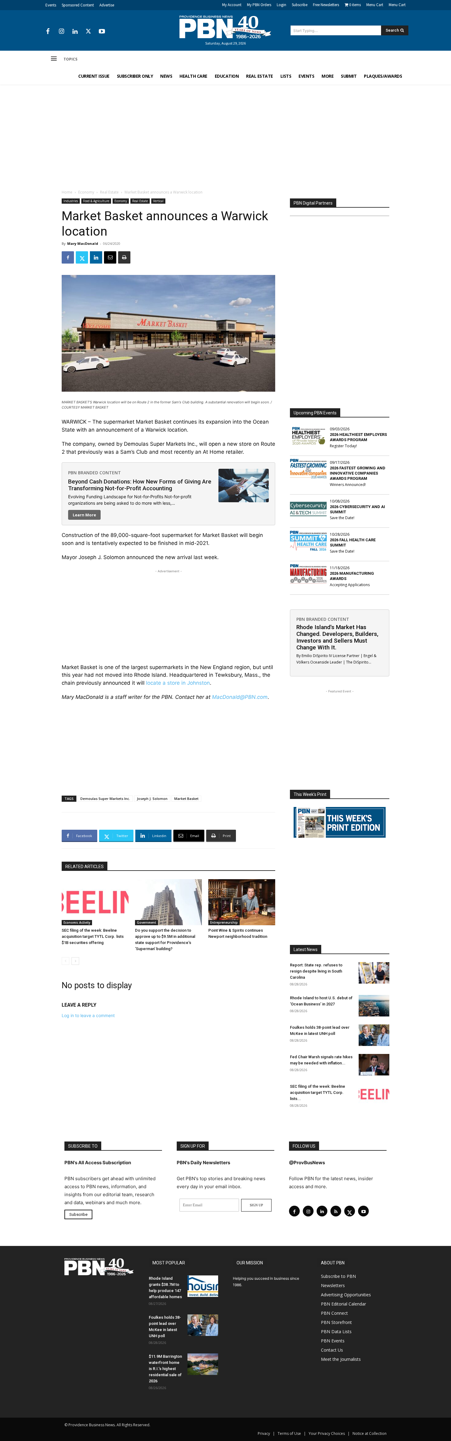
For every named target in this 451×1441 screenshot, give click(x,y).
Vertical (158, 201)
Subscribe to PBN (338, 1276)
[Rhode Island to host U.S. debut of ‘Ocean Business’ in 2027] (374, 1005)
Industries (71, 201)
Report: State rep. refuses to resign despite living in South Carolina (316, 971)
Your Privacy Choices (327, 1433)
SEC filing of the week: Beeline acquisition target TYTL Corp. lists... (317, 1092)
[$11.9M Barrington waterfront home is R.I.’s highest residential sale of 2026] (202, 1364)
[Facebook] (48, 31)
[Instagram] (61, 31)
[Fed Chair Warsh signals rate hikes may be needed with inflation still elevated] (374, 1064)
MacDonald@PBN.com (240, 697)
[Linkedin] (75, 31)
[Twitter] (88, 31)
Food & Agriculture (96, 201)
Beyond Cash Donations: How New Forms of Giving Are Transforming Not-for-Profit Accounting (139, 485)
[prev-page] (65, 961)
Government (146, 922)
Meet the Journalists (341, 1359)
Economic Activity (77, 922)
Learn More (84, 515)
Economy (86, 192)
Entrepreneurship (224, 922)
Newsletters (333, 1285)
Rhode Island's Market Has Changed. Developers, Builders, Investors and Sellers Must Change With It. (337, 637)
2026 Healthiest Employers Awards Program (358, 437)
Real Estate (109, 192)
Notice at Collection (370, 1433)
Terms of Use (289, 1433)
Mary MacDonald (82, 243)
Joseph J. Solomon (152, 798)
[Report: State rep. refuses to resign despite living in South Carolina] (374, 973)
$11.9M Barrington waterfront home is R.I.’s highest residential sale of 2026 (165, 1368)
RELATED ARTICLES (84, 866)
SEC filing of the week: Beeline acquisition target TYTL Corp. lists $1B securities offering (93, 936)
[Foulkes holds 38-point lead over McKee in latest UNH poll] (374, 1035)
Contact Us (332, 1350)
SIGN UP (256, 1205)
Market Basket (186, 798)
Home (67, 192)
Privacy (264, 1433)
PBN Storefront (336, 1322)
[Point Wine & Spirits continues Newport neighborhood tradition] (241, 902)
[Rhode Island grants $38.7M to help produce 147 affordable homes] (202, 1286)
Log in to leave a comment (88, 1015)
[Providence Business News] (225, 27)
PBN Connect (334, 1313)
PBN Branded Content (94, 473)
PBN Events (333, 1341)
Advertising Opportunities (346, 1295)
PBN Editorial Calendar (343, 1304)
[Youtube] (102, 31)
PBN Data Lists (336, 1331)
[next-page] (75, 961)
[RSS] (335, 1211)
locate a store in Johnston (178, 683)
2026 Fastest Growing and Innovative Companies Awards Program (357, 473)
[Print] (124, 257)
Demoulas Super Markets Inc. (105, 798)
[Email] (110, 257)
